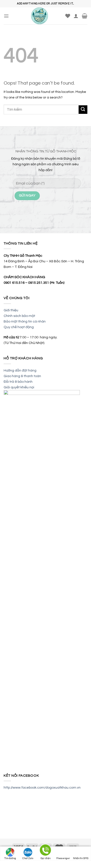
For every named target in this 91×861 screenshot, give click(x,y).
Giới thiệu (11, 310)
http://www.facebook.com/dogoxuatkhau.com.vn (42, 787)
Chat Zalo (27, 858)
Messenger (63, 858)
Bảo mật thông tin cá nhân (25, 321)
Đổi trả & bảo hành (18, 381)
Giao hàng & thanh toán (22, 376)
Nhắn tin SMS (80, 858)
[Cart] (84, 15)
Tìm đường (10, 858)
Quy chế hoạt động (19, 327)
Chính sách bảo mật (19, 316)
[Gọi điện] (45, 851)
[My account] (76, 15)
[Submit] (83, 109)
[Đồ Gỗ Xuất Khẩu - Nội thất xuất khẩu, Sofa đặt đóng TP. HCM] (39, 15)
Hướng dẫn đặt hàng (20, 370)
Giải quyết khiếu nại (19, 387)
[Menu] (6, 15)
